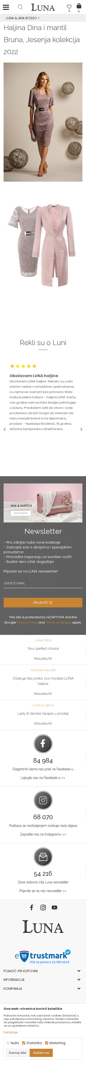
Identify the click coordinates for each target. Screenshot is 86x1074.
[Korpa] (79, 2)
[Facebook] (31, 907)
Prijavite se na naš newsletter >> (43, 891)
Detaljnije (11, 1032)
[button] (20, 7)
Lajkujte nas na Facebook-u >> (43, 778)
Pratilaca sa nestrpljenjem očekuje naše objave (43, 826)
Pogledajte (43, 658)
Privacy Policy (27, 622)
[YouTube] (54, 907)
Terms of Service (58, 622)
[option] (43, 18)
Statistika (34, 1043)
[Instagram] (43, 907)
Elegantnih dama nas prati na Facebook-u (43, 769)
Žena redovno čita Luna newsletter (43, 882)
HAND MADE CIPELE (42, 18)
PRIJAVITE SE (43, 602)
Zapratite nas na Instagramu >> (43, 834)
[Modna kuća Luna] (43, 8)
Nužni (15, 1043)
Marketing (57, 1043)
